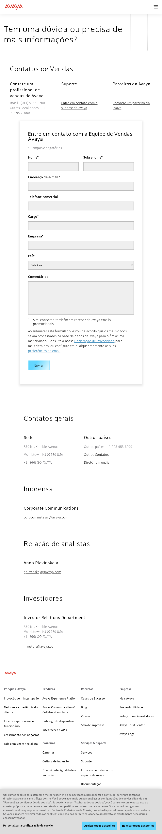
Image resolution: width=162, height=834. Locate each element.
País (32, 256)
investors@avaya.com (40, 646)
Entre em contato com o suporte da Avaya (79, 105)
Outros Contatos (96, 454)
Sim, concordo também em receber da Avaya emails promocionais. (72, 322)
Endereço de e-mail (44, 177)
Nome (33, 157)
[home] (14, 7)
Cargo (33, 216)
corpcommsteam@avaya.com (46, 517)
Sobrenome (93, 157)
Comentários (38, 276)
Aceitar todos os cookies (99, 825)
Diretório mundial (97, 462)
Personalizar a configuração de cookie (28, 825)
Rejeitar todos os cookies (138, 825)
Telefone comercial (43, 197)
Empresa (35, 236)
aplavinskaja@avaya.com (42, 571)
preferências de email (44, 350)
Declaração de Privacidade (94, 340)
